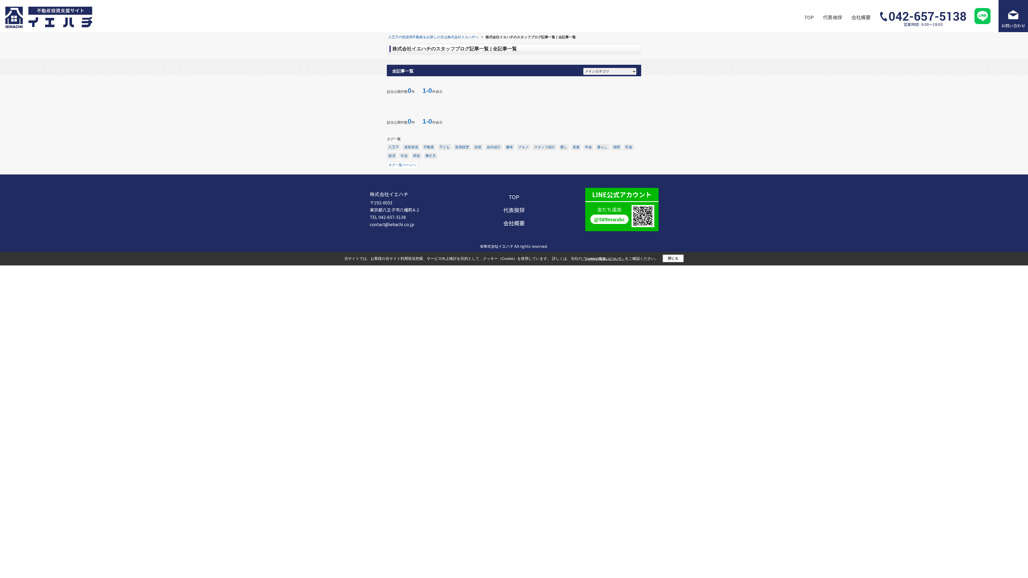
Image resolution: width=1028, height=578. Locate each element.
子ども (444, 147)
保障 (616, 147)
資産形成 (411, 147)
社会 (404, 156)
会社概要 (861, 17)
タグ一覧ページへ (402, 165)
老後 (576, 147)
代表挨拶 (832, 17)
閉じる (673, 258)
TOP (809, 17)
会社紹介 (494, 147)
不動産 (429, 147)
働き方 (430, 156)
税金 (416, 156)
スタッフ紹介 (544, 147)
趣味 (509, 147)
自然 (477, 147)
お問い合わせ (1013, 25)
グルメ (523, 147)
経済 (391, 156)
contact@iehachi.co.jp (392, 224)
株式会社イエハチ (389, 194)
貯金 (628, 147)
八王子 (393, 147)
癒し (563, 147)
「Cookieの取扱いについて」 (603, 259)
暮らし (602, 147)
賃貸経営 (462, 147)
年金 (588, 147)
